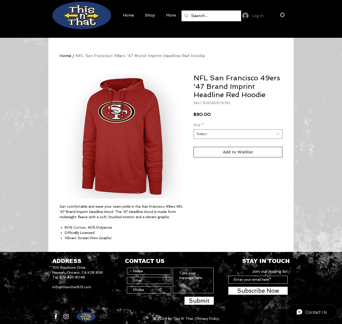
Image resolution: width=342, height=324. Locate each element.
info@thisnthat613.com (71, 287)
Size (199, 125)
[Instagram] (66, 316)
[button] (282, 14)
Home (65, 55)
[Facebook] (55, 316)
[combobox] (238, 134)
